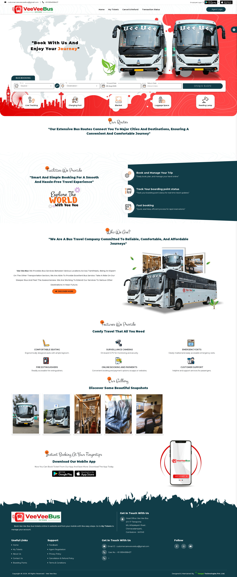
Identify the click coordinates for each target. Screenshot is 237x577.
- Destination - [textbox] (72, 86)
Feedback (53, 545)
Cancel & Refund (130, 9)
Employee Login (196, 2)
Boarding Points (20, 563)
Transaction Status (151, 9)
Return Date (152, 83)
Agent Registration (57, 549)
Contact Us (18, 558)
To (66, 83)
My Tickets (113, 9)
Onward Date (111, 83)
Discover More (65, 291)
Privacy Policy (55, 554)
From (22, 83)
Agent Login (217, 9)
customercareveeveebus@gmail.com (23, 2)
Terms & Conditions (57, 563)
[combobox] (33, 85)
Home (102, 9)
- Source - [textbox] (24, 86)
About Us (17, 554)
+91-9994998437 (51, 2)
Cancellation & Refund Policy (61, 558)
